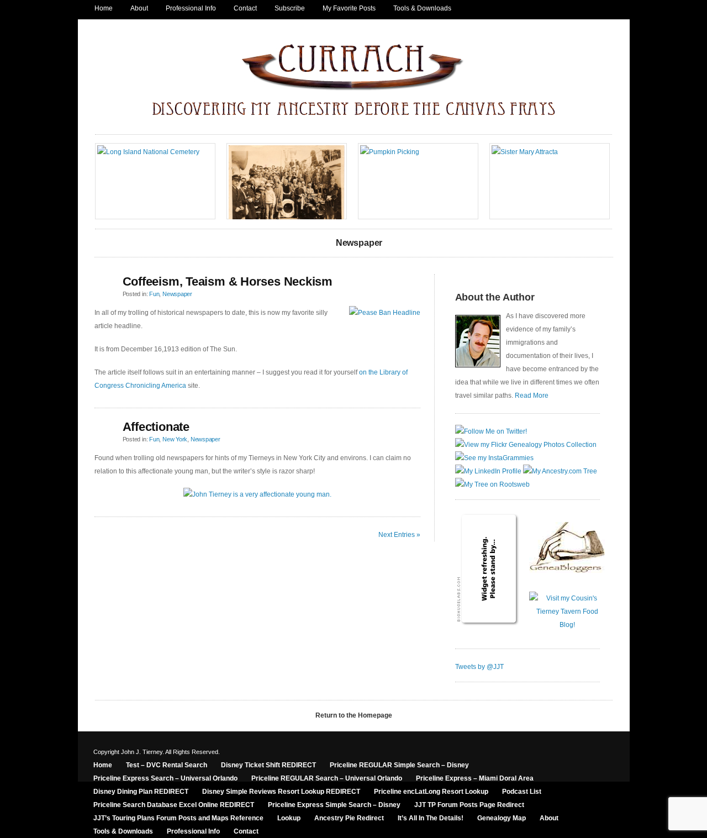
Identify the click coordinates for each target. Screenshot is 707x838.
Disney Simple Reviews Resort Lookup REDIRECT (281, 791)
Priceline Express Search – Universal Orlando (165, 778)
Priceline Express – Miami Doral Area (475, 778)
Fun (154, 294)
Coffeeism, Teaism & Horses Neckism (228, 281)
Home (103, 8)
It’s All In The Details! (430, 818)
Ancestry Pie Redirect (349, 818)
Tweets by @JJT (479, 667)
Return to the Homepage (353, 715)
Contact (245, 8)
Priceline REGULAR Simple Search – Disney (399, 765)
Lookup (288, 818)
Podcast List (521, 791)
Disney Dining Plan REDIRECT (140, 791)
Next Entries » (399, 535)
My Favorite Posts (349, 8)
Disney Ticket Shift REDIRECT (268, 765)
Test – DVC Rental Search (166, 765)
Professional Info (191, 8)
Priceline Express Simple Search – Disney (334, 805)
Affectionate (156, 427)
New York (174, 439)
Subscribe (290, 8)
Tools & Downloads (422, 8)
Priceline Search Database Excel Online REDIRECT (173, 805)
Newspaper (177, 294)
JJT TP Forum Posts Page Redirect (469, 805)
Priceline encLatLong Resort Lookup (431, 791)
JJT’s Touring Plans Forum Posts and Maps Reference (178, 818)
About (139, 8)
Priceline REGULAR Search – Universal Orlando (326, 778)
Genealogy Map (501, 818)
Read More (531, 395)
